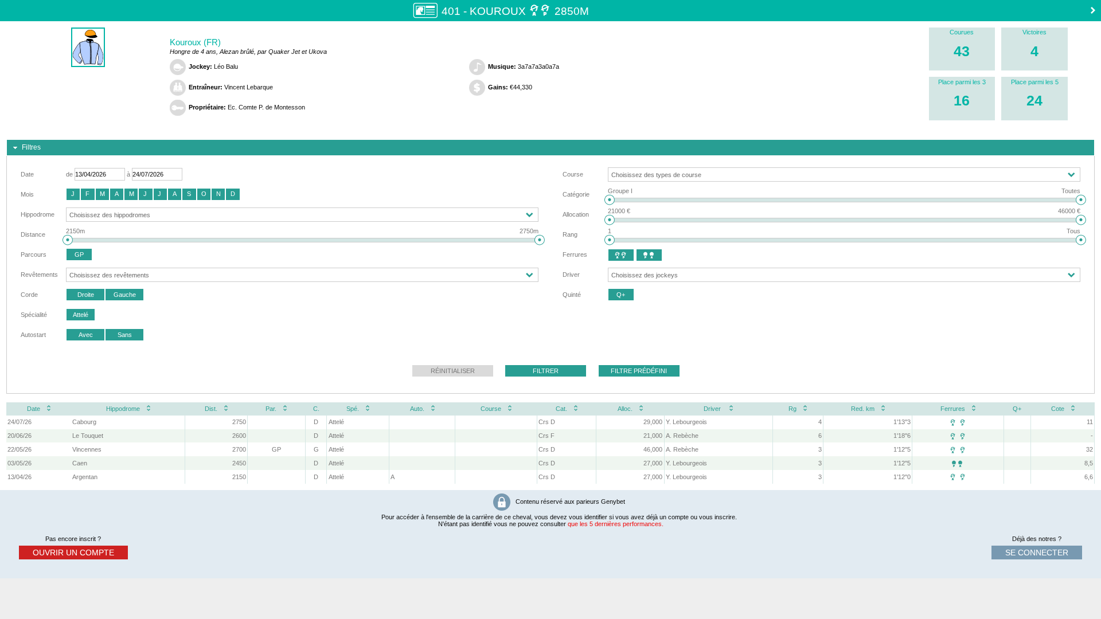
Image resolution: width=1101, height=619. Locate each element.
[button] (73, 194)
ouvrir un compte (73, 552)
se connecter (1036, 552)
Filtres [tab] (31, 147)
